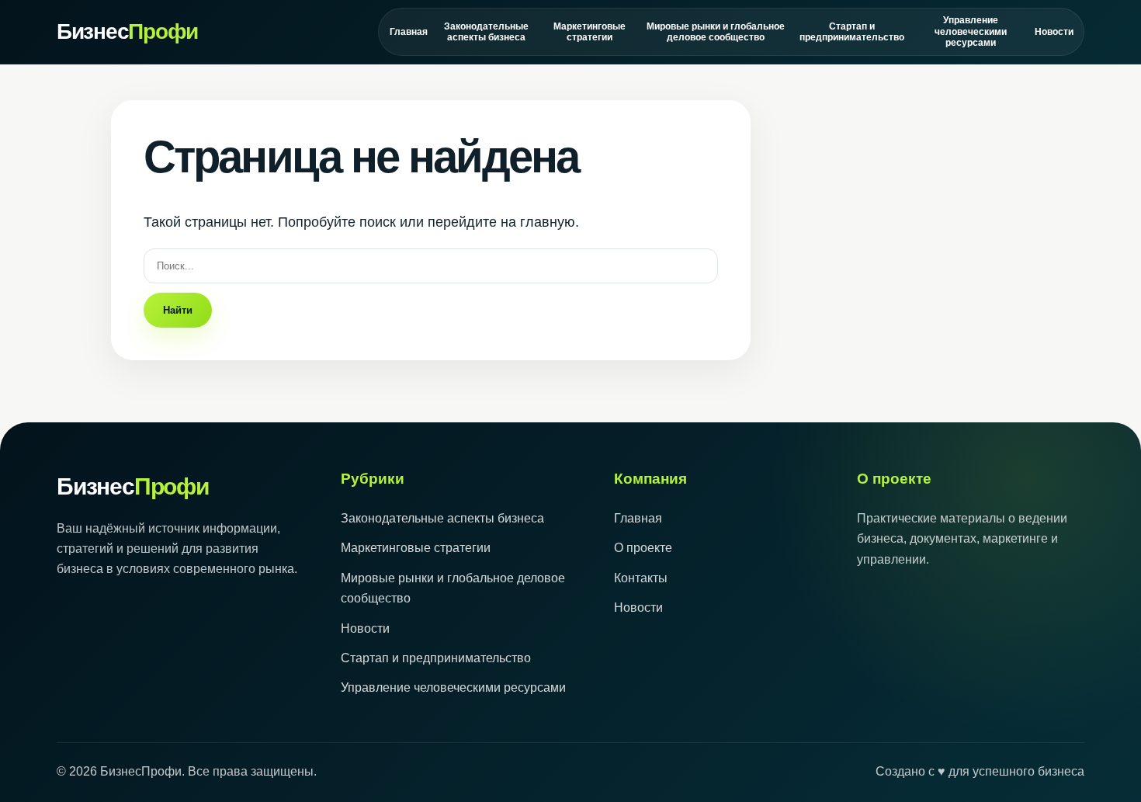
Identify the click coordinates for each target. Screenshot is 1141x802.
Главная (408, 31)
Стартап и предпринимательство (851, 32)
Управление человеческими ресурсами (971, 31)
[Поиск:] (431, 265)
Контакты (641, 578)
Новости (1054, 31)
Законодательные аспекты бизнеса (486, 32)
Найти (177, 310)
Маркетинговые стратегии (589, 32)
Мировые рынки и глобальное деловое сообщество (716, 32)
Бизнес (127, 31)
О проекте (643, 547)
